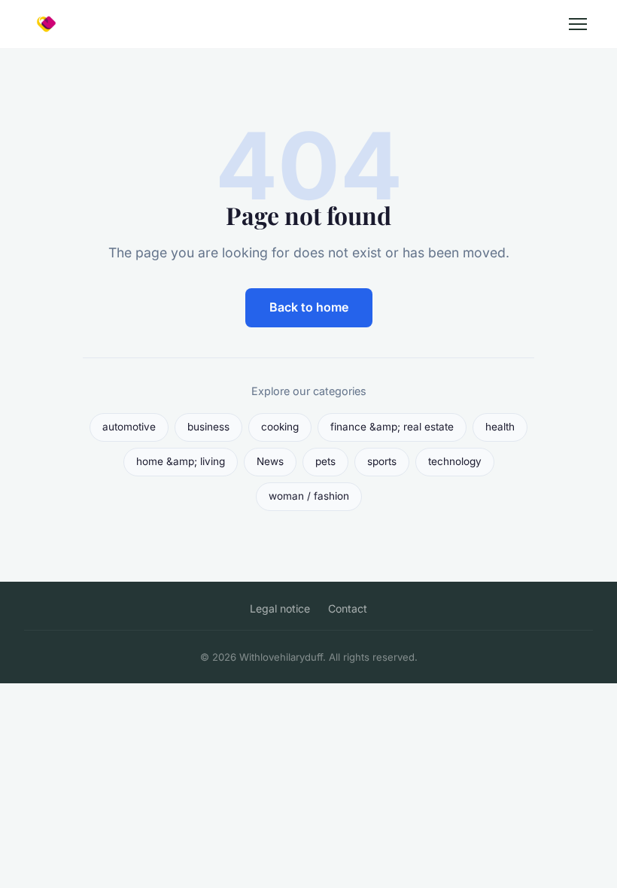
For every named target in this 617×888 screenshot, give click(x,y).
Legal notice (280, 608)
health (500, 427)
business (208, 427)
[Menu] (578, 24)
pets (325, 461)
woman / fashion (309, 496)
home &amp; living (180, 461)
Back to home (308, 307)
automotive (129, 427)
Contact (347, 608)
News (270, 461)
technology (455, 461)
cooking (280, 427)
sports (382, 461)
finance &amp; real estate (392, 427)
